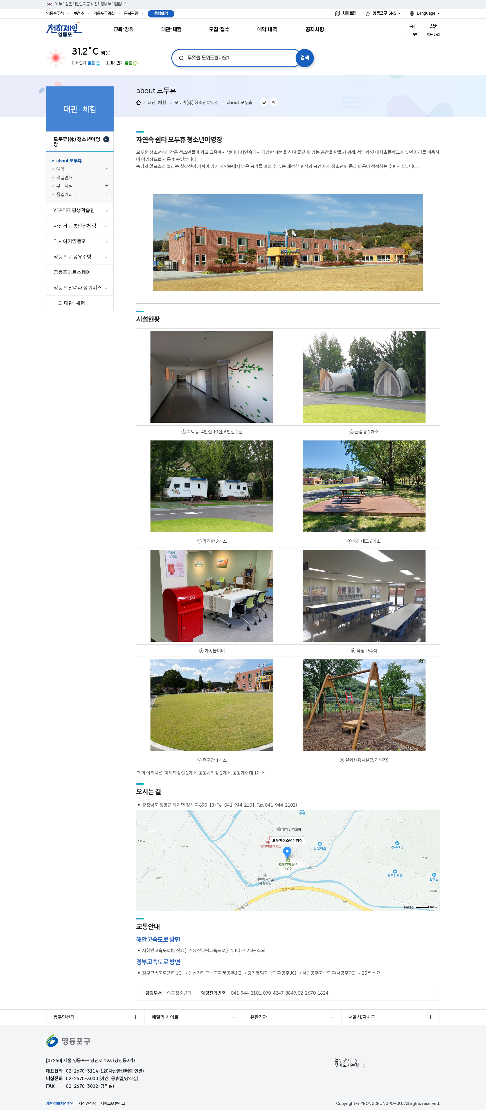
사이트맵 (349, 13)
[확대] (433, 850)
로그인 (412, 35)
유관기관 (258, 1017)
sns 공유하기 (274, 102)
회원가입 (433, 35)
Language (426, 13)
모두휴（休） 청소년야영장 (196, 102)
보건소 (78, 13)
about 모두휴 (240, 102)
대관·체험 (157, 102)
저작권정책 (87, 1104)
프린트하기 (264, 102)
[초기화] (433, 870)
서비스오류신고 (112, 1104)
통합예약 (161, 13)
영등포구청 (55, 13)
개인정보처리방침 (60, 1104)
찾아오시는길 (346, 1065)
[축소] (433, 859)
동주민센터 (64, 1017)
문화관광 (131, 13)
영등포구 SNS (384, 13)
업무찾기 (342, 1060)
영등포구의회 (103, 13)
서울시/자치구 (361, 1017)
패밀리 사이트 (165, 1017)
